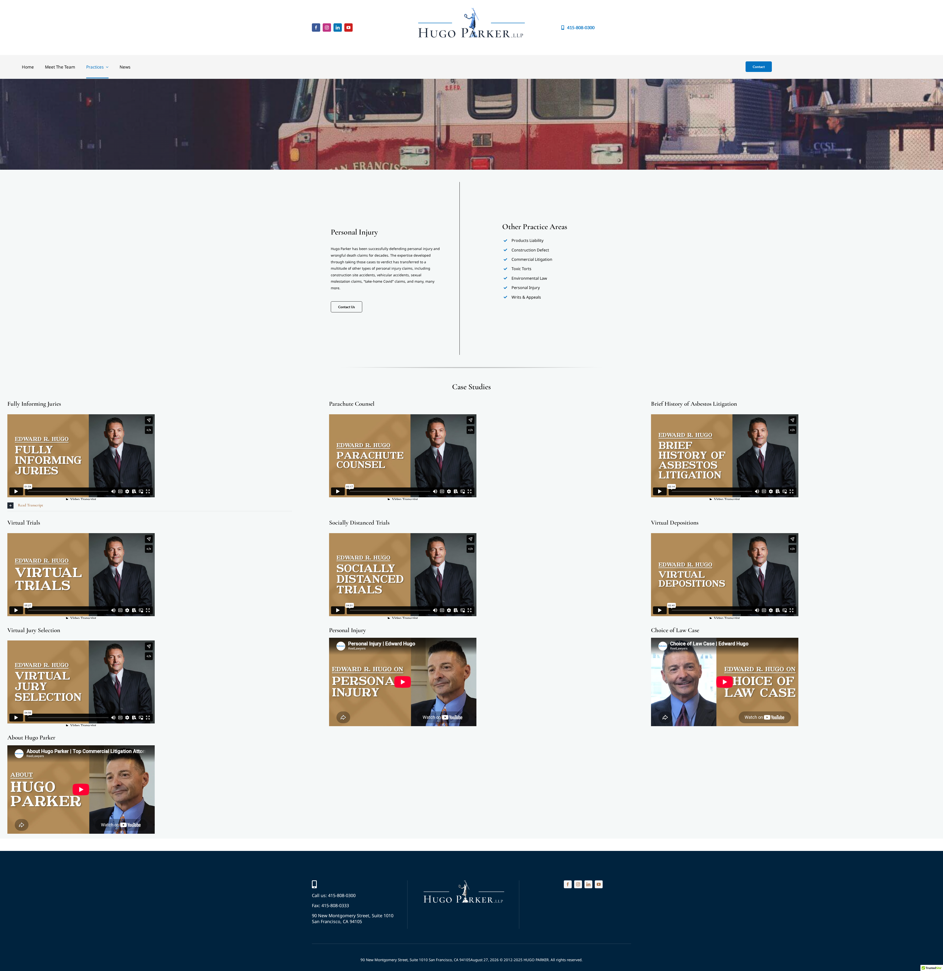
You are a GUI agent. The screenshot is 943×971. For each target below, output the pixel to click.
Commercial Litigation (532, 259)
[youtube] (348, 27)
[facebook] (316, 27)
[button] (149, 505)
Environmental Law (529, 278)
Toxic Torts (521, 268)
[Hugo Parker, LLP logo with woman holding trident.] (464, 882)
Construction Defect (530, 250)
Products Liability (527, 240)
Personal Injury (526, 287)
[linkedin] (337, 27)
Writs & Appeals (526, 297)
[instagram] (327, 27)
